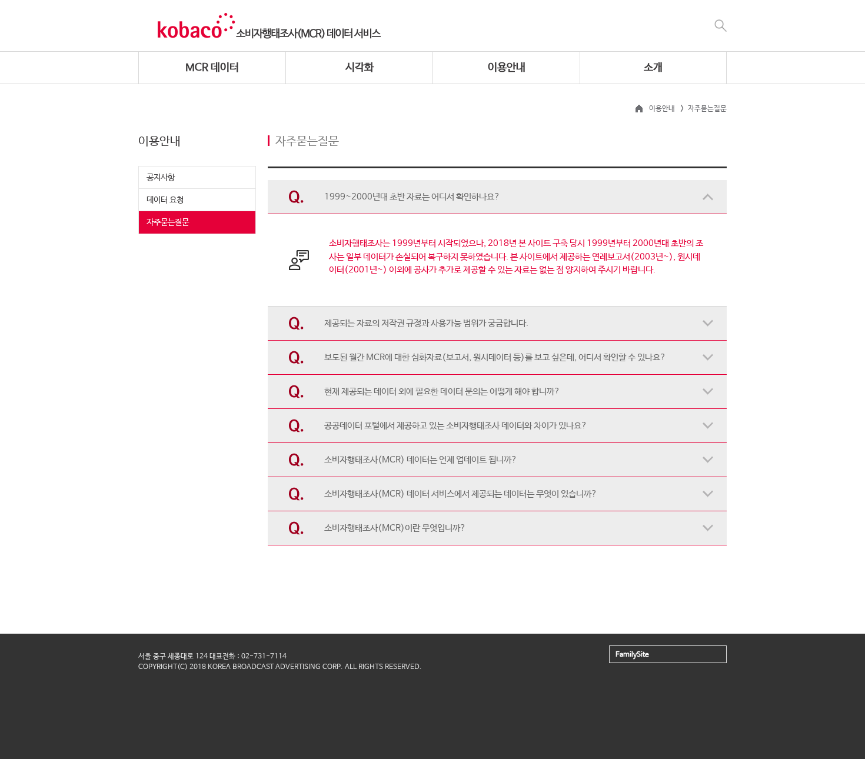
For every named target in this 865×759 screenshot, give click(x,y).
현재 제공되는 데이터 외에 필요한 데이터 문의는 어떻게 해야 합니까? (442, 392)
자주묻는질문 (168, 222)
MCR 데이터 (212, 68)
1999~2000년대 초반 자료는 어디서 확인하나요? (412, 197)
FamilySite (632, 655)
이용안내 (506, 68)
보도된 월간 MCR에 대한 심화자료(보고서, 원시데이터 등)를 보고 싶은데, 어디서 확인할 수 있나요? (495, 357)
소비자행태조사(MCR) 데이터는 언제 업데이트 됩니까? (420, 460)
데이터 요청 (165, 200)
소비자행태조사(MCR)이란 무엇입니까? (395, 528)
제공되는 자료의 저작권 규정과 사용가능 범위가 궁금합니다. (426, 323)
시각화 (359, 68)
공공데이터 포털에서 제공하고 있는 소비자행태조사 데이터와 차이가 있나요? (455, 426)
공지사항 (161, 177)
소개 (653, 68)
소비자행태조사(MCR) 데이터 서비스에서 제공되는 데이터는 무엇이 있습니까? (460, 494)
